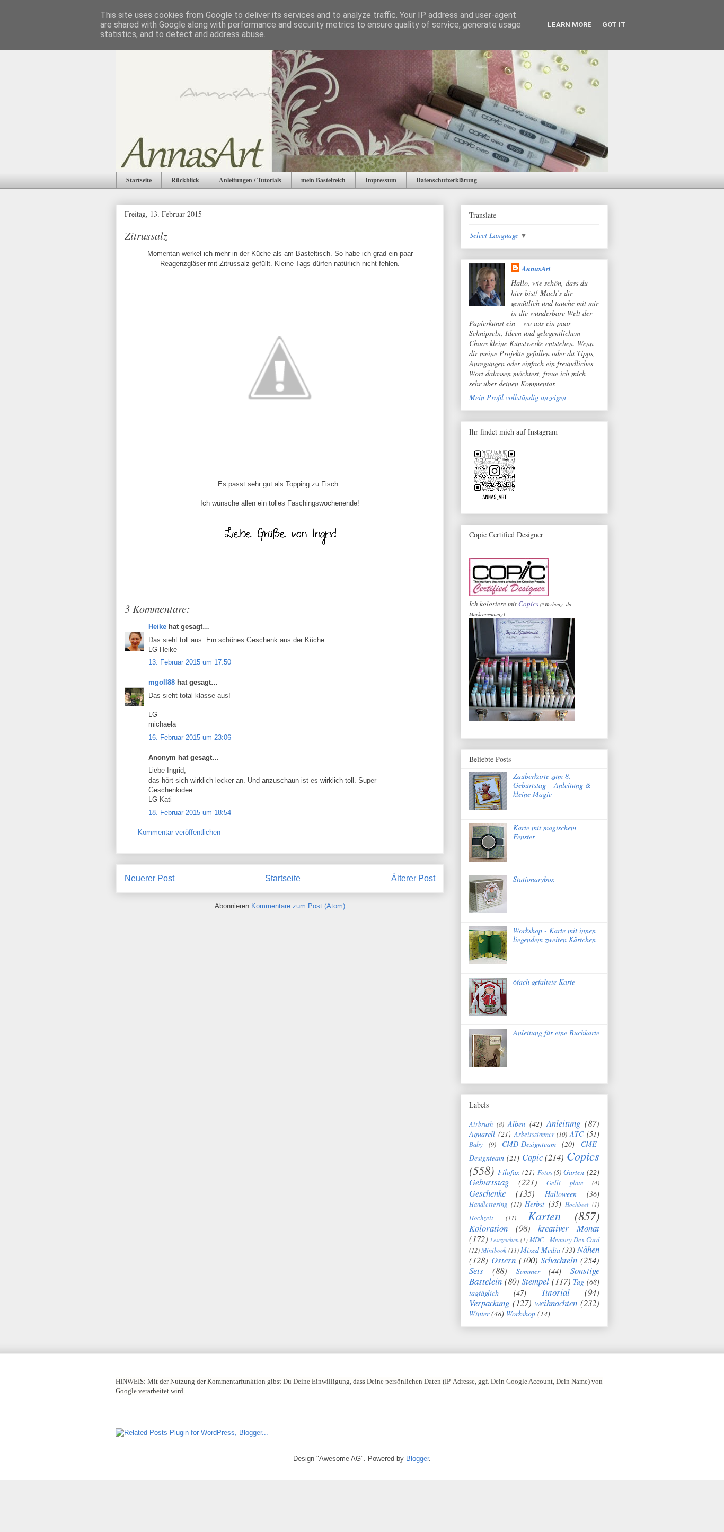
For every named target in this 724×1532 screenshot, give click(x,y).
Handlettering (488, 1204)
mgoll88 (161, 682)
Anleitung (563, 1123)
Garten (573, 1172)
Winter (479, 1313)
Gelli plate (565, 1183)
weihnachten (556, 1303)
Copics (528, 603)
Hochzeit (481, 1218)
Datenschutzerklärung (446, 179)
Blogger (417, 1459)
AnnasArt (536, 268)
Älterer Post (413, 878)
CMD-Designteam (529, 1144)
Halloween (561, 1194)
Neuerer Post (149, 878)
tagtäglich (484, 1293)
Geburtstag (489, 1182)
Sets (476, 1270)
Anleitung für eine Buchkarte (556, 1033)
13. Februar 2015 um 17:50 (189, 662)
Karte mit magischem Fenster (544, 832)
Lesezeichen (504, 1240)
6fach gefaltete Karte (544, 982)
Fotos (544, 1172)
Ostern (503, 1260)
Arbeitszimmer (534, 1134)
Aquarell (482, 1134)
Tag (578, 1282)
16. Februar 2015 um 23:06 (189, 737)
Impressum (380, 179)
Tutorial (555, 1292)
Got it (614, 25)
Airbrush (481, 1124)
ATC (577, 1134)
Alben (516, 1124)
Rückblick (185, 179)
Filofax (508, 1172)
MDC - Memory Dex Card (564, 1239)
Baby (476, 1144)
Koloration (488, 1228)
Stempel (535, 1281)
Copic (532, 1157)
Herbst (534, 1204)
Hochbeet (576, 1204)
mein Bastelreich (323, 179)
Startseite (139, 179)
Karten (544, 1216)
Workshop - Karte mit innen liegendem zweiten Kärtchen (554, 934)
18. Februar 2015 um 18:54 (189, 813)
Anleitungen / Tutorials (250, 179)
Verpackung (489, 1303)
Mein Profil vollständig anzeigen (517, 397)
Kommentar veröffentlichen (179, 832)
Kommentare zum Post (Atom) (298, 906)
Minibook (494, 1250)
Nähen (588, 1249)
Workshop (520, 1313)
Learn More (569, 25)
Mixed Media (540, 1250)
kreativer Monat (568, 1228)
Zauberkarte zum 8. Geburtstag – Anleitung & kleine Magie (552, 785)
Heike (157, 627)
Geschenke (487, 1193)
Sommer (528, 1271)
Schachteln (559, 1260)
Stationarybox (533, 879)
